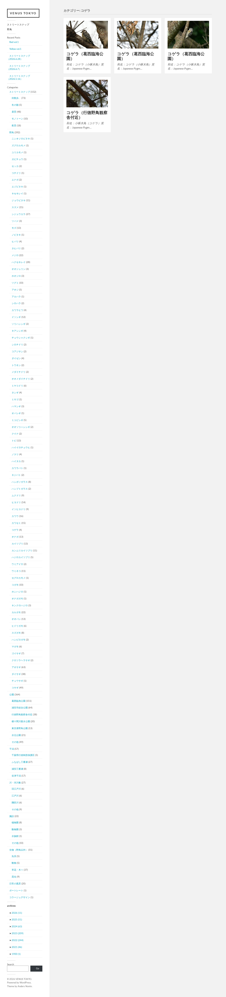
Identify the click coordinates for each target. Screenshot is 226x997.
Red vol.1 (14, 42)
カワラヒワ (17, 310)
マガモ (15, 646)
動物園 (15, 829)
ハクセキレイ (18, 262)
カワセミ (16, 523)
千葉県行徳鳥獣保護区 (23, 755)
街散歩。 (16, 98)
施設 (11, 816)
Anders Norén (25, 986)
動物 (14, 862)
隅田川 (15, 802)
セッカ (15, 166)
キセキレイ (17, 193)
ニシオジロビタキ (21, 138)
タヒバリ (16, 248)
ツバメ (15, 221)
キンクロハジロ (20, 605)
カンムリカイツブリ (22, 550)
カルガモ (16, 612)
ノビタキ (16, 234)
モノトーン (17, 118)
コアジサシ (17, 351)
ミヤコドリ (17, 385)
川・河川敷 (15, 782)
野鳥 (9, 29)
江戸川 (15, 795)
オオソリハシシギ (21, 427)
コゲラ (15, 529)
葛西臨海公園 (18, 700)
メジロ (15, 255)
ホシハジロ (17, 591)
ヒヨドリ (16, 502)
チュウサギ (17, 680)
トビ (14, 440)
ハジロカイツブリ (21, 557)
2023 (17, 933)
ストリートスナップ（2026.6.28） (18, 57)
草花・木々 (17, 869)
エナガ (15, 179)
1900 (16, 954)
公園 (11, 694)
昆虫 (14, 876)
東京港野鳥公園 (20, 728)
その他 (15, 742)
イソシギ (16, 317)
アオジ (15, 289)
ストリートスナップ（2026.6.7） (18, 67)
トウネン (16, 365)
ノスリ (15, 454)
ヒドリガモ (17, 625)
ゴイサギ (16, 653)
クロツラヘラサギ (21, 660)
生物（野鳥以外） (18, 849)
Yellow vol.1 (15, 48)
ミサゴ (15, 399)
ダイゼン (16, 358)
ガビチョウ (17, 159)
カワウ (15, 516)
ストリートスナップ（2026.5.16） (18, 77)
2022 (17, 940)
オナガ (15, 536)
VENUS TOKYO (23, 13)
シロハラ (16, 303)
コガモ (15, 584)
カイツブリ (17, 543)
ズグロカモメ (18, 145)
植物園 (15, 822)
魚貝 (14, 856)
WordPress (25, 982)
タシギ (15, 392)
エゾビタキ (17, 186)
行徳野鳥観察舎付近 (22, 714)
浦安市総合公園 (20, 707)
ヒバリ (15, 241)
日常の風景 (15, 883)
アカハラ (16, 296)
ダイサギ (16, 674)
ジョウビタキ (18, 200)
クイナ (15, 433)
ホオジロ (16, 275)
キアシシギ (17, 330)
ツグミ (15, 282)
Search (10, 964)
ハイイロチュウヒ (21, 447)
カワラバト (17, 468)
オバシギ (16, 413)
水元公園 (16, 735)
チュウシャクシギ (21, 337)
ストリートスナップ (18, 24)
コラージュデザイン (19, 897)
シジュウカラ (18, 214)
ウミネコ (16, 571)
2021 (17, 947)
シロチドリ (17, 344)
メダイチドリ (18, 371)
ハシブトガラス (20, 488)
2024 (17, 926)
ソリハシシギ (18, 323)
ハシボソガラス (20, 481)
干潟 (11, 748)
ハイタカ (16, 461)
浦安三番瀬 (17, 768)
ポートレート (16, 890)
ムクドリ (16, 495)
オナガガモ (17, 598)
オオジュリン (18, 269)
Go (37, 968)
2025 (17, 919)
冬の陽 (15, 104)
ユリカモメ (17, 152)
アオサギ (16, 667)
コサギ (15, 687)
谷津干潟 (16, 775)
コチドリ (16, 173)
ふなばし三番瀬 (20, 762)
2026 (17, 912)
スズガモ (16, 632)
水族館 (15, 836)
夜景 (14, 125)
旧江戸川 (16, 788)
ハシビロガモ (18, 639)
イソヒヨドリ (18, 509)
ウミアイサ (17, 564)
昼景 (14, 111)
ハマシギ (16, 406)
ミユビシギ (17, 420)
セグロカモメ (18, 577)
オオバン (16, 619)
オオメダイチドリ (21, 378)
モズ (14, 227)
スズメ (15, 207)
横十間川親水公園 (21, 721)
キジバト (16, 475)
